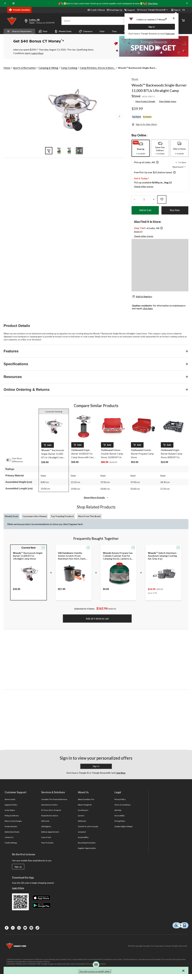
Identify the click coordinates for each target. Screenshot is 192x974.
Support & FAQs (11, 805)
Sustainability (83, 837)
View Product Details (145, 101)
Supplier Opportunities (87, 848)
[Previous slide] (5, 3)
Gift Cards (45, 821)
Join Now (120, 773)
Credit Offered (98, 10)
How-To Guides (47, 843)
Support (131, 10)
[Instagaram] (19, 928)
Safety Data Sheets (12, 832)
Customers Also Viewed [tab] (35, 516)
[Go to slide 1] (48, 150)
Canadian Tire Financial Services (54, 799)
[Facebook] (7, 928)
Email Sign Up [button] (116, 10)
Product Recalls (11, 826)
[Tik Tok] (37, 928)
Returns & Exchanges (13, 821)
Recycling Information (87, 843)
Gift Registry (46, 826)
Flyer (45, 31)
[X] (13, 928)
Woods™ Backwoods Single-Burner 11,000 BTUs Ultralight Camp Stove (159, 90)
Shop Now (153, 3)
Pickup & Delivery (12, 815)
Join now (170, 33)
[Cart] (183, 20)
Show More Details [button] (94, 497)
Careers (81, 815)
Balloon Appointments (50, 832)
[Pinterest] (31, 928)
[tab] (140, 148)
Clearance (87, 31)
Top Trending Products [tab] (62, 516)
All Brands (82, 821)
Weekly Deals (65, 31)
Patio (102, 31)
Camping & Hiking (48, 67)
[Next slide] (186, 3)
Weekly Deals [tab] (11, 516)
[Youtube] (25, 928)
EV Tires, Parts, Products (51, 810)
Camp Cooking (69, 67)
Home (7, 67)
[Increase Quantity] (153, 199)
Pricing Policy (119, 821)
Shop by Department (22, 31)
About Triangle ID (85, 805)
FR (183, 10)
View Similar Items (167, 101)
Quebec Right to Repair (123, 826)
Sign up (18, 867)
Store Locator (10, 799)
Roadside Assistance (49, 815)
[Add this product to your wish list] (161, 199)
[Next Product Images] (119, 116)
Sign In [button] (96, 766)
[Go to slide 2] (59, 150)
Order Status (10, 810)
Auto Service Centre (49, 805)
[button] (157, 162)
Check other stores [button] (143, 186)
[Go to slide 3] (69, 150)
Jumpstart (82, 832)
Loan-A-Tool (46, 837)
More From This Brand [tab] (89, 516)
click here (148, 308)
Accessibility (119, 815)
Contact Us (9, 837)
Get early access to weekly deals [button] (94, 971)
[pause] (13, 3)
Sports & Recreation (24, 67)
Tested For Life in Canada (88, 826)
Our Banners (83, 810)
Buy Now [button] (175, 210)
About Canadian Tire (86, 799)
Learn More (18, 887)
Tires (114, 31)
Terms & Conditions (122, 805)
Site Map (117, 810)
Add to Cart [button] (145, 210)
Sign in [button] (177, 10)
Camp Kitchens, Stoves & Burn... (97, 67)
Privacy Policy (120, 799)
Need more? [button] (178, 167)
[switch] (10, 460)
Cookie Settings (11, 843)
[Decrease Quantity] (134, 199)
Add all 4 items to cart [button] (97, 618)
